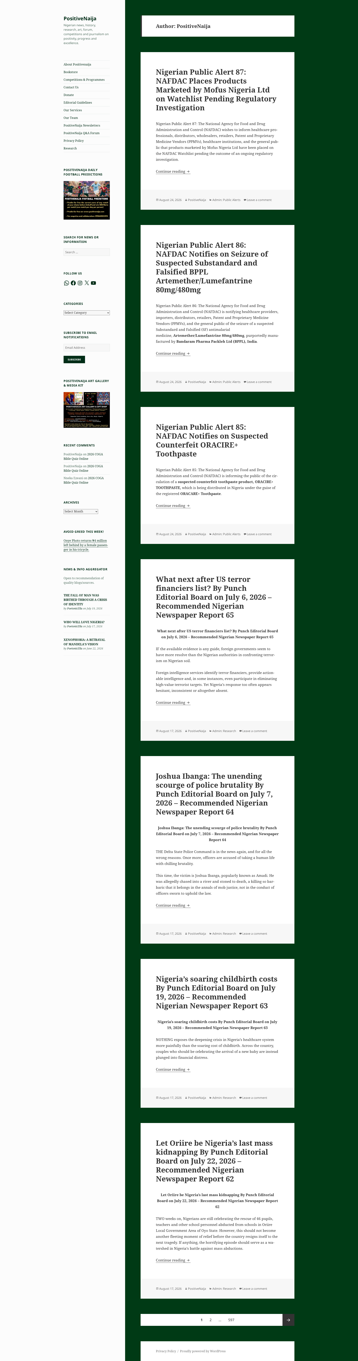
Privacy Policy (74, 141)
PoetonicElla (74, 608)
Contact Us (71, 87)
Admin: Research (224, 731)
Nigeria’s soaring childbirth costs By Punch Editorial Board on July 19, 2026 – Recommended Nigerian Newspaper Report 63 (216, 992)
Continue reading (173, 171)
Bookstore (71, 72)
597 (232, 1319)
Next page (288, 1320)
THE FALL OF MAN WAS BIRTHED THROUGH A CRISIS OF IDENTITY (85, 599)
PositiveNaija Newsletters (82, 125)
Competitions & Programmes (84, 80)
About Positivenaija (77, 64)
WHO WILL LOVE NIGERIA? (84, 622)
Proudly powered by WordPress (203, 1351)
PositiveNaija (80, 18)
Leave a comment (259, 200)
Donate (69, 95)
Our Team (71, 118)
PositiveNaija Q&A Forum (82, 133)
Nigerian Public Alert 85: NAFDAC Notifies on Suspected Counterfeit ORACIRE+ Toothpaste (212, 440)
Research (70, 148)
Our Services (73, 110)
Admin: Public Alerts (226, 200)
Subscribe (74, 359)
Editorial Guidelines (78, 102)
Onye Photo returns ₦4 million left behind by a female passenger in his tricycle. (86, 545)
